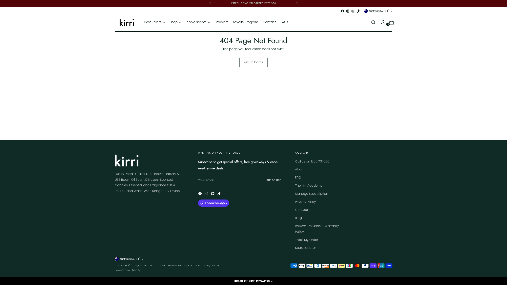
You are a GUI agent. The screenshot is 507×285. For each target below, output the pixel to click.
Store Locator (305, 247)
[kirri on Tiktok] (358, 11)
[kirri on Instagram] (348, 11)
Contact (301, 209)
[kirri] (127, 22)
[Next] (297, 3)
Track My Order (306, 240)
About (300, 169)
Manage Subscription (311, 193)
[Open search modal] (373, 22)
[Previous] (210, 3)
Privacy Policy (305, 202)
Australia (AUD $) (379, 11)
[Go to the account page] (382, 22)
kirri (140, 265)
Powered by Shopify (127, 270)
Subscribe (273, 180)
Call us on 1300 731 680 (312, 161)
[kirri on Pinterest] (353, 11)
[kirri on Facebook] (342, 11)
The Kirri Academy (308, 185)
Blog (298, 218)
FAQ (298, 177)
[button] (253, 281)
